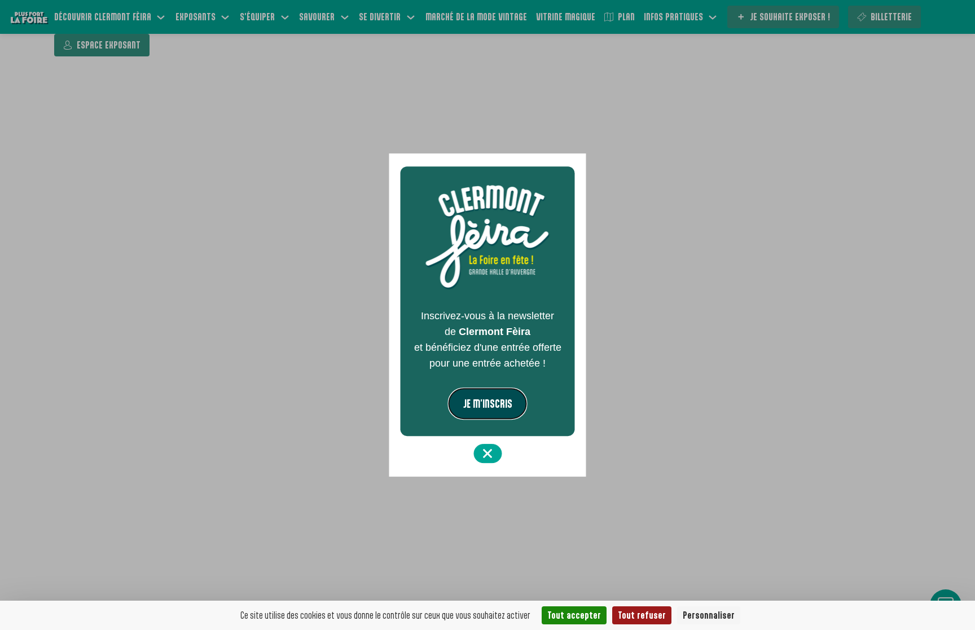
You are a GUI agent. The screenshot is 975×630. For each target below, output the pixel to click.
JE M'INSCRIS (487, 403)
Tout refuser (642, 615)
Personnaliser (709, 615)
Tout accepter (574, 615)
